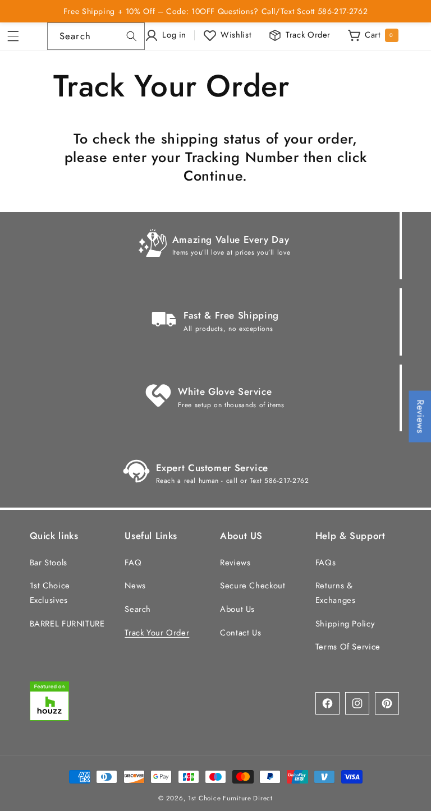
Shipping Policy (344, 624)
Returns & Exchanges (335, 592)
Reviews (235, 562)
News (135, 585)
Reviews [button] (420, 417)
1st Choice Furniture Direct (230, 798)
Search (138, 609)
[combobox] (96, 36)
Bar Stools (48, 562)
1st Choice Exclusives (50, 592)
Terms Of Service (347, 646)
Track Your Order (157, 632)
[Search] (131, 36)
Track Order (308, 35)
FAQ (133, 562)
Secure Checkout (252, 585)
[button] (17, 36)
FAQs (325, 562)
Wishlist (236, 35)
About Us (237, 609)
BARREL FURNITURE (67, 624)
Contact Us (240, 632)
